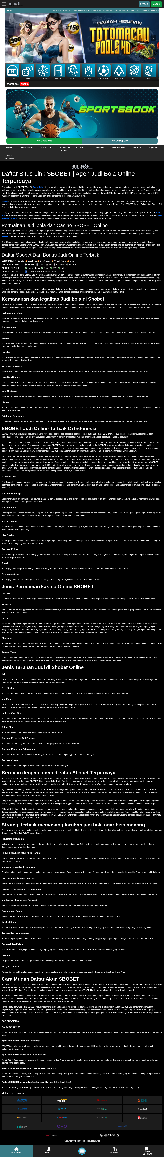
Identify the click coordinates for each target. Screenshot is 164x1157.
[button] (10, 38)
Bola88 (5, 201)
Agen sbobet (38, 187)
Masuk (156, 4)
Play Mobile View (44, 140)
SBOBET (6, 237)
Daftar (144, 4)
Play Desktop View (120, 140)
